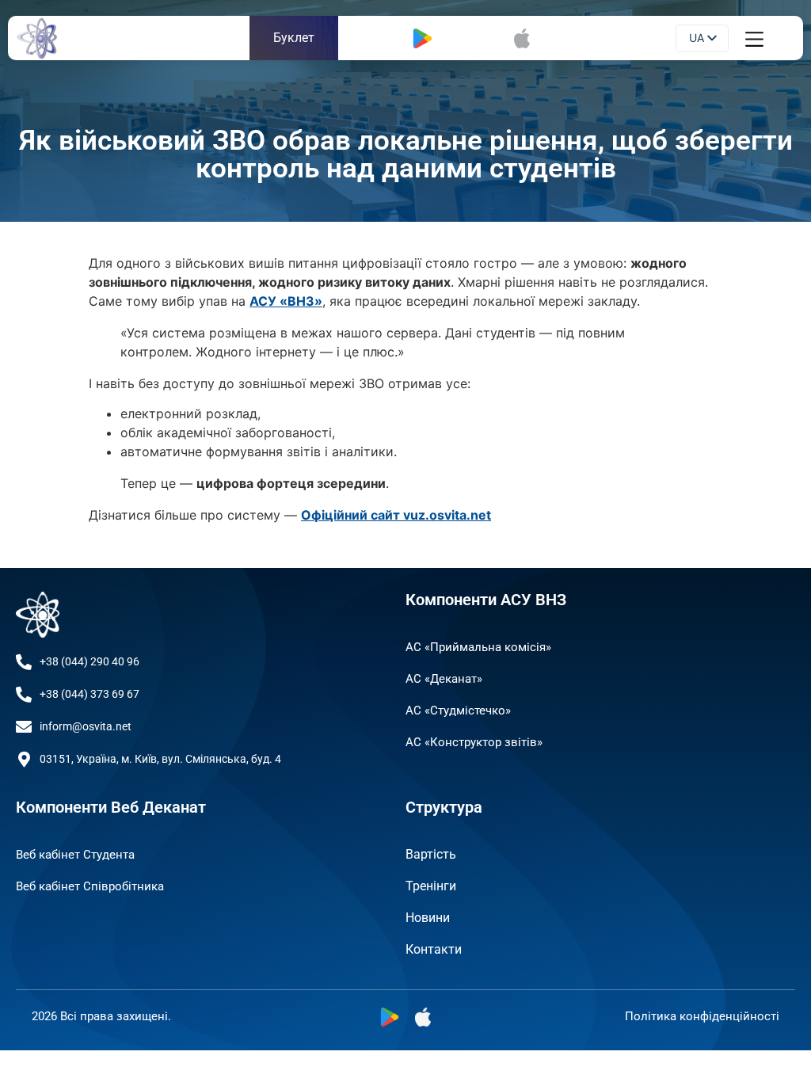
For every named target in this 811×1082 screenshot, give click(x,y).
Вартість (431, 854)
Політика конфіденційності (702, 1016)
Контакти (434, 949)
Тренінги (431, 885)
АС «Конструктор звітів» (474, 742)
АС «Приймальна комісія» (478, 647)
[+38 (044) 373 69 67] (24, 695)
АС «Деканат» (444, 679)
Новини (428, 917)
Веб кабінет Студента (75, 855)
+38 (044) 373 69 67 (89, 694)
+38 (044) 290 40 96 (89, 661)
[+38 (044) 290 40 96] (24, 662)
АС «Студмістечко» (458, 710)
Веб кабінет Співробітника (90, 886)
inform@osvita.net (85, 726)
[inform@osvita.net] (24, 727)
